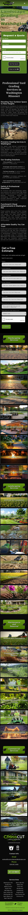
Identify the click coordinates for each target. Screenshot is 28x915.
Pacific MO (8, 888)
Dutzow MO (19, 896)
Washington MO (8, 882)
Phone (4, 49)
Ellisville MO (20, 888)
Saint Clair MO (8, 898)
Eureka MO (8, 884)
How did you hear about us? (10, 310)
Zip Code (4, 296)
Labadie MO (20, 890)
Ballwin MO (20, 884)
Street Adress (6, 282)
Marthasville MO (8, 894)
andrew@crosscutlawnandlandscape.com (14, 859)
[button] (24, 3)
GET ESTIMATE (14, 872)
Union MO (20, 886)
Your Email (5, 44)
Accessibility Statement (9, 903)
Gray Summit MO (20, 894)
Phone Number (6, 275)
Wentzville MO (20, 882)
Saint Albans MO (8, 896)
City (3, 289)
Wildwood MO (8, 886)
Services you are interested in (11, 303)
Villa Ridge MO (8, 890)
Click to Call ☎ (14, 69)
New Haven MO (8, 892)
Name (3, 261)
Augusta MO (19, 892)
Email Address (6, 268)
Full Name (5, 38)
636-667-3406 (14, 864)
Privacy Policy (20, 903)
